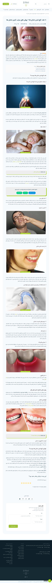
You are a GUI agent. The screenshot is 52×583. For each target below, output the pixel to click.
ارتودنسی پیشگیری (20, 555)
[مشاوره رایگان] (49, 580)
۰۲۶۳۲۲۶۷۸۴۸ (19, 192)
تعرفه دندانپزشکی (9, 562)
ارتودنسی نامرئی (21, 547)
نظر (29, 513)
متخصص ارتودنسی (28, 403)
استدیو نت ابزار (20, 581)
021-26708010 (15, 4)
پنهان (35, 66)
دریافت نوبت (6, 4)
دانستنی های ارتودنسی (35, 24)
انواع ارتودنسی (42, 24)
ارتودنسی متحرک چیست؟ (35, 435)
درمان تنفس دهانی (37, 172)
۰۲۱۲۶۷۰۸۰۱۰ (25, 192)
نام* (41, 513)
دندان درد (10, 563)
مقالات (30, 24)
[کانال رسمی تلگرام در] (25, 577)
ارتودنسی (22, 545)
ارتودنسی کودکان (21, 558)
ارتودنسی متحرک (21, 550)
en (48, 4)
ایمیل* (41, 519)
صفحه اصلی (47, 13)
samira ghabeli (23, 24)
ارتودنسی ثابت (30, 405)
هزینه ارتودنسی (21, 556)
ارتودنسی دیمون (21, 553)
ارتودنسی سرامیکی (20, 552)
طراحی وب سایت (29, 581)
